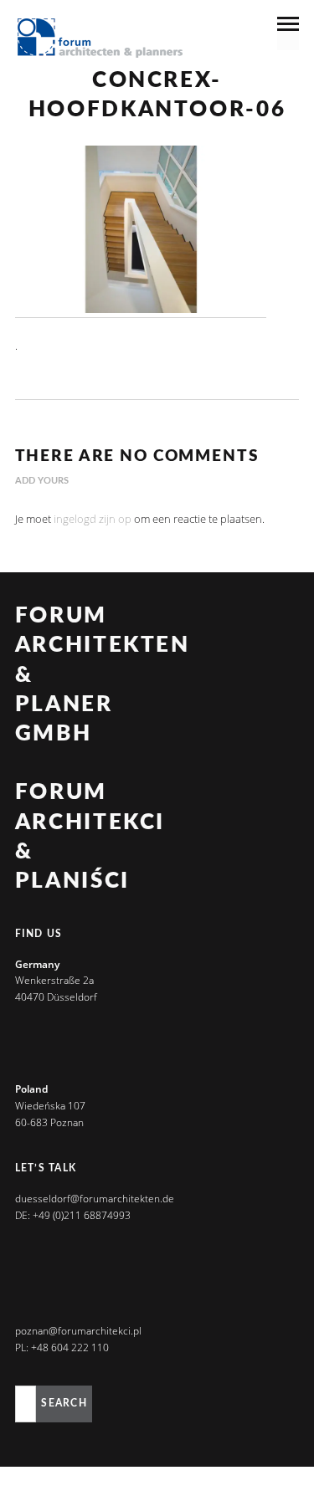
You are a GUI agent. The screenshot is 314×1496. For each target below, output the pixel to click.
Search (63, 1403)
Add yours (42, 480)
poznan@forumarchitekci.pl (78, 1331)
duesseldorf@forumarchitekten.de (94, 1198)
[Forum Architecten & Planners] (100, 39)
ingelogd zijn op (92, 518)
